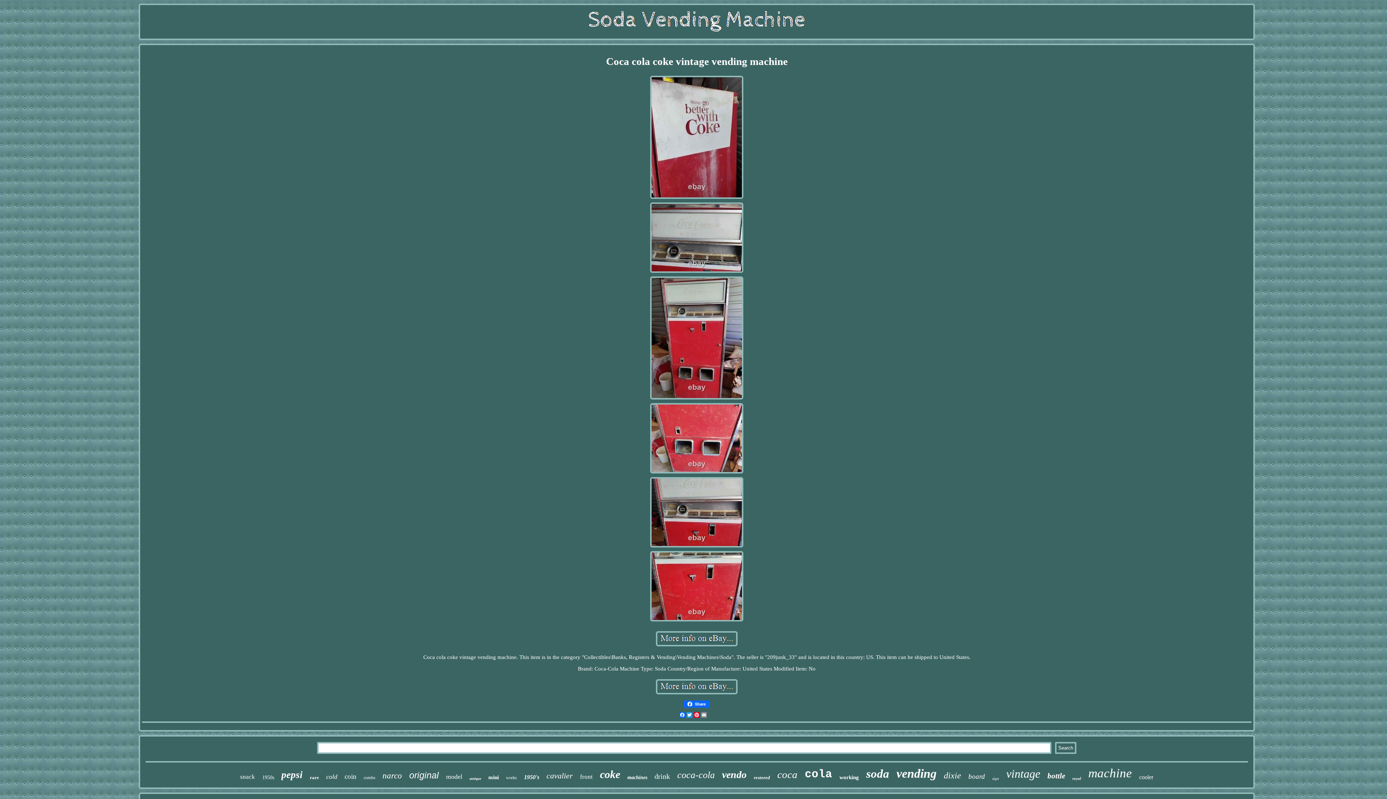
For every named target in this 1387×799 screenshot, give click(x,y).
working (849, 777)
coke (610, 774)
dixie (952, 775)
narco (392, 775)
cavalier (559, 775)
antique (475, 779)
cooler (1146, 777)
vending (916, 773)
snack (247, 776)
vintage (1023, 773)
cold (331, 776)
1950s (268, 777)
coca (787, 774)
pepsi (292, 774)
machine (1110, 773)
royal (1076, 778)
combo (369, 777)
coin (351, 776)
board (976, 776)
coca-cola (696, 775)
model (454, 776)
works (511, 777)
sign (995, 778)
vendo (734, 774)
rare (314, 777)
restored (762, 777)
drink (662, 776)
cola (818, 774)
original (424, 775)
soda (877, 773)
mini (493, 777)
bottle (1056, 776)
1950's (531, 777)
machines (637, 777)
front (586, 776)
